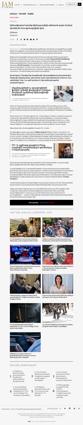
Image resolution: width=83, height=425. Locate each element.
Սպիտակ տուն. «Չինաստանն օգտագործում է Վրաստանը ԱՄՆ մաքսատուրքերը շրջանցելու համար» (57, 268)
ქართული (14, 14)
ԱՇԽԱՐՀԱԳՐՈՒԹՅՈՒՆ (47, 5)
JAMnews (13, 32)
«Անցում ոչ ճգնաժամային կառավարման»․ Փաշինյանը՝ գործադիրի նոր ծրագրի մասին (57, 240)
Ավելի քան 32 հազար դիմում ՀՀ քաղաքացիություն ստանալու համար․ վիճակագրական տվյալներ (23, 355)
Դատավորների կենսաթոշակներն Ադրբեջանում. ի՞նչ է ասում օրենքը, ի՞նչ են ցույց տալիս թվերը (24, 326)
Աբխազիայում (15, 49)
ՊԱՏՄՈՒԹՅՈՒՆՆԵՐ (29, 5)
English (31, 14)
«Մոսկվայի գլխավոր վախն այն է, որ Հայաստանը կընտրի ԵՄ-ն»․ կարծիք (42, 391)
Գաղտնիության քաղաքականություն (29, 409)
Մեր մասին (5, 409)
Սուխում (13, 35)
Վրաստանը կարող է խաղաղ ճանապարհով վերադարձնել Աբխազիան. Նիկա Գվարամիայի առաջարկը (25, 268)
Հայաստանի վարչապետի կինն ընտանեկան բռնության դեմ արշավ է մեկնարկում (57, 296)
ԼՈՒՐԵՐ (17, 5)
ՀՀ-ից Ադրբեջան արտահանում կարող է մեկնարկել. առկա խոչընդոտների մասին (24, 240)
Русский (22, 14)
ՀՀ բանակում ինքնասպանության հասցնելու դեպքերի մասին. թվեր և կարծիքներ (57, 325)
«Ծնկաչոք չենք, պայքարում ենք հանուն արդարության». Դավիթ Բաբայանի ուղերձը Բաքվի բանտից (25, 297)
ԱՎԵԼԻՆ (61, 5)
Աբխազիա (14, 17)
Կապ (13, 409)
